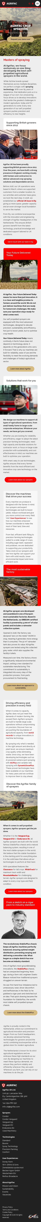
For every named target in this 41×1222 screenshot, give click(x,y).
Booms (5, 1143)
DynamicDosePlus (26, 765)
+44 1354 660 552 (9, 1103)
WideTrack (30, 869)
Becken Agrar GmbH (11, 1170)
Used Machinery (9, 1131)
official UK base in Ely (26, 201)
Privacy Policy (7, 1207)
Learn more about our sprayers (20, 480)
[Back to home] (9, 3)
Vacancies (6, 1195)
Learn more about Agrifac (20, 369)
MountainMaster (10, 875)
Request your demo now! (20, 39)
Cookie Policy (7, 1212)
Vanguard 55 (23, 836)
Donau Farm (7, 1162)
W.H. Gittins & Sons (10, 1165)
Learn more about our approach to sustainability (20, 687)
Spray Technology (10, 1146)
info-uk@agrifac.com (11, 1107)
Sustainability (8, 1189)
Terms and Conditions (10, 1210)
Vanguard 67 (9, 839)
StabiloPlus (22, 969)
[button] (37, 3)
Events (5, 1192)
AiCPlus (13, 763)
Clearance (8, 869)
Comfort (5, 1152)
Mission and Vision (10, 1186)
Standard (6, 1140)
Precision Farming (10, 1149)
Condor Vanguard (9, 1119)
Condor (5, 1116)
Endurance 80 (23, 839)
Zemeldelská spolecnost (12, 1168)
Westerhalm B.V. (9, 1173)
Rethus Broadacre (10, 1176)
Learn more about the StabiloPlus (20, 1013)
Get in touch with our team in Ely (20, 242)
